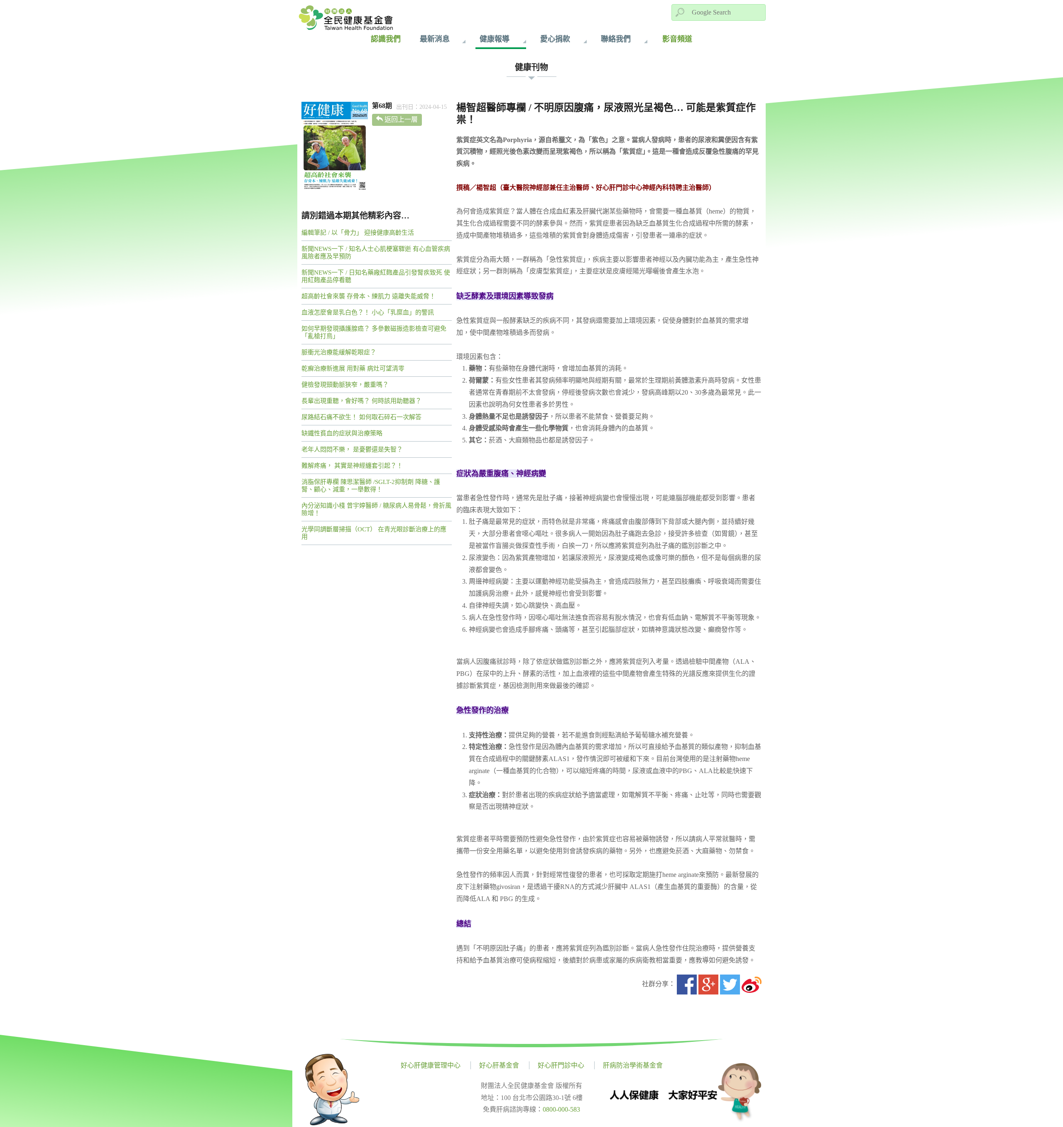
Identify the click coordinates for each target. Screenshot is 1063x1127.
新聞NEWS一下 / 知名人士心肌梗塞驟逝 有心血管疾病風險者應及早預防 (375, 253)
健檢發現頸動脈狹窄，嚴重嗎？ (345, 384)
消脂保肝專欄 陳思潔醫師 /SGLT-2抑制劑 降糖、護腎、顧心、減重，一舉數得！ (370, 486)
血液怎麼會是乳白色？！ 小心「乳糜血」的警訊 (367, 312)
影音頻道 (677, 39)
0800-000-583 (561, 1109)
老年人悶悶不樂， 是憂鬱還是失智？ (352, 449)
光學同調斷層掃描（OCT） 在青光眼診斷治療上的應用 (373, 533)
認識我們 (386, 39)
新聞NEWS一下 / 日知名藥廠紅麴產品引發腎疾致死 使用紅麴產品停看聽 (375, 276)
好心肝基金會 (499, 1065)
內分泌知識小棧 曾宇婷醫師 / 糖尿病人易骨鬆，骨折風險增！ (376, 509)
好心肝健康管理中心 (430, 1065)
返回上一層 (401, 119)
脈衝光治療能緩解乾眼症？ (338, 352)
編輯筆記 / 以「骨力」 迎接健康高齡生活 (357, 232)
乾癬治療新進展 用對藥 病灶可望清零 (352, 368)
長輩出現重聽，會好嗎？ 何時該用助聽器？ (361, 401)
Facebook (687, 984)
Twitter (730, 984)
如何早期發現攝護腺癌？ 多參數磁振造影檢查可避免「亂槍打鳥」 (373, 332)
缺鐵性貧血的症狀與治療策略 (341, 433)
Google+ (708, 984)
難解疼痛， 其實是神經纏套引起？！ (352, 465)
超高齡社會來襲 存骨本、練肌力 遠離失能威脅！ (368, 296)
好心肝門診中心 (561, 1065)
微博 (752, 984)
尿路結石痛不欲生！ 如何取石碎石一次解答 (361, 417)
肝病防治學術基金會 (633, 1065)
